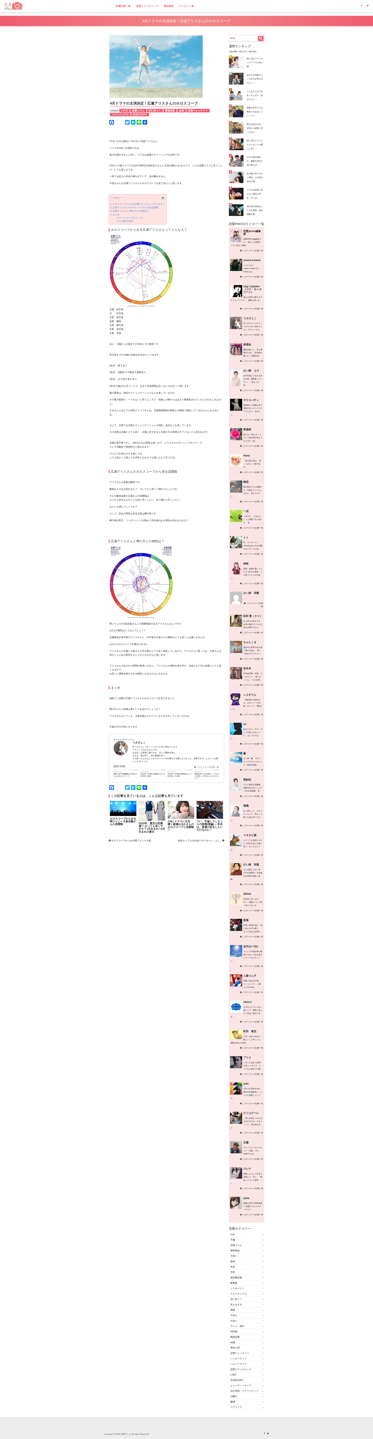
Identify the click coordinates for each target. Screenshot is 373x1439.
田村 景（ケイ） (252, 616)
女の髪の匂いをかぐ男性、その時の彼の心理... (255, 177)
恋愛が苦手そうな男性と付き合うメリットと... (255, 112)
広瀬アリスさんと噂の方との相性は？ (131, 211)
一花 (246, 511)
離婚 (232, 1401)
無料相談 (235, 1250)
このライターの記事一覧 (207, 767)
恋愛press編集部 (252, 232)
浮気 (232, 1272)
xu (244, 724)
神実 (246, 563)
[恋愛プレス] (38, 6)
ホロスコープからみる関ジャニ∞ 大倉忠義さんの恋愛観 (123, 821)
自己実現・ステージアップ (244, 1391)
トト (246, 537)
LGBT (233, 1374)
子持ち (233, 1315)
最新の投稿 (128, 221)
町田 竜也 (249, 1031)
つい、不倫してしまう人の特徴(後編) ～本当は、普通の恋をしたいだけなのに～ (210, 825)
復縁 (232, 1261)
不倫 (232, 1240)
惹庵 (246, 920)
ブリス (247, 1057)
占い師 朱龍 (251, 864)
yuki (246, 1083)
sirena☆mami (252, 260)
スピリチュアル (238, 1294)
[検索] (261, 38)
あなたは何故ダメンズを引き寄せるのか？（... (255, 79)
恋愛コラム (236, 1245)
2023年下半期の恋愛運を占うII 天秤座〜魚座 (152, 775)
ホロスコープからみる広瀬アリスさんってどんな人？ (139, 204)
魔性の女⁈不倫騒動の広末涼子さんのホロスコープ (125, 775)
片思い (233, 1256)
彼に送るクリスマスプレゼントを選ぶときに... (255, 144)
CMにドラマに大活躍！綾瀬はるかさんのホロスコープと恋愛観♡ (181, 825)
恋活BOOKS (236, 1380)
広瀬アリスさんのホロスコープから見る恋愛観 (136, 207)
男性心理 (235, 1347)
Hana (246, 455)
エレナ (247, 1168)
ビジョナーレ (251, 1113)
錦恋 (246, 481)
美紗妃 (247, 779)
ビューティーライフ (240, 1385)
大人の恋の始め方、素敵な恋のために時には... (255, 161)
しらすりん (249, 694)
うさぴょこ (249, 318)
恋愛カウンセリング (147, 6)
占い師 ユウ (251, 370)
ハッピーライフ (238, 1358)
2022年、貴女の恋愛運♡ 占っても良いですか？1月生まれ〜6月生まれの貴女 (152, 827)
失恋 (232, 1267)
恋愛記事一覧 (123, 6)
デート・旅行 (237, 1326)
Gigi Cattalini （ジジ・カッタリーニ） (252, 289)
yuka (246, 1198)
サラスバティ (251, 400)
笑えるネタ (236, 1304)
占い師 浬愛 (251, 593)
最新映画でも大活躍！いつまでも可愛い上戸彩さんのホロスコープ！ (207, 776)
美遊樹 (247, 429)
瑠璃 (246, 805)
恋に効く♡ (236, 1299)
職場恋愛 (235, 1337)
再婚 (232, 1310)
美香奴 (247, 344)
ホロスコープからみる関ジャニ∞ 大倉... (132, 840)
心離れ (233, 1396)
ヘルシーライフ (238, 1364)
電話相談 (169, 6)
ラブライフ (236, 1407)
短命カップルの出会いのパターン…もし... (200, 840)
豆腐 (246, 1142)
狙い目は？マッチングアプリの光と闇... (255, 62)
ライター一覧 (186, 6)
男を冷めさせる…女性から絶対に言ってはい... (255, 128)
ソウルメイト (237, 1288)
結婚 (232, 1342)
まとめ (116, 214)
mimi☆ (247, 1002)
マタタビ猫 (249, 835)
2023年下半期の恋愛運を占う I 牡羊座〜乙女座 (180, 775)
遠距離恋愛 (236, 1277)
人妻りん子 (249, 975)
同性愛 (233, 1331)
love (232, 1234)
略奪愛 (233, 1283)
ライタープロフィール (133, 218)
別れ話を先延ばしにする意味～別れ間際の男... (255, 210)
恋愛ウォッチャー (239, 1353)
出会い (233, 1320)
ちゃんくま (249, 642)
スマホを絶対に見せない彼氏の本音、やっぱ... (255, 194)
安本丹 (247, 668)
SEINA (247, 893)
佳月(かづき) (250, 946)
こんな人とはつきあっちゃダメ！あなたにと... (255, 95)
